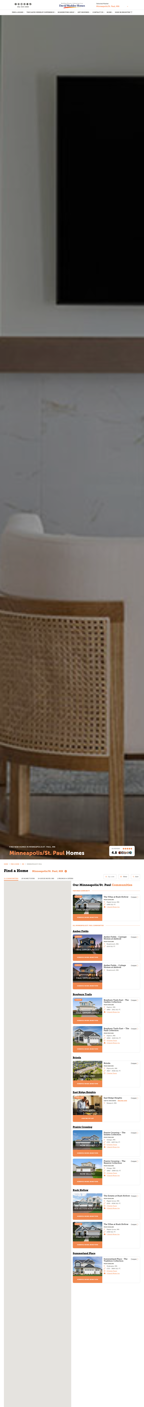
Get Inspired (83, 12)
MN (23, 864)
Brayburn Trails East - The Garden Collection (116, 1001)
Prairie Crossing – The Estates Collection (114, 1134)
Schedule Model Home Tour (87, 917)
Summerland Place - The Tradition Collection (115, 1260)
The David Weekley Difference (40, 12)
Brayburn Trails (82, 994)
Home (6, 864)
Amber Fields (80, 931)
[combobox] (49, 871)
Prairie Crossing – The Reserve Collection (114, 1162)
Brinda (77, 1057)
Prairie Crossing (82, 1127)
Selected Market (102, 3)
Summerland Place (84, 1253)
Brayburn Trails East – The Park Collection (116, 1029)
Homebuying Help (66, 12)
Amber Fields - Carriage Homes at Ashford (115, 938)
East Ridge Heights (84, 1092)
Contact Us (97, 12)
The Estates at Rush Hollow (117, 1196)
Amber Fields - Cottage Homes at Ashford (115, 966)
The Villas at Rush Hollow (116, 897)
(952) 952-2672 (122, 1100)
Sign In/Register (122, 12)
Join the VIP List (87, 1118)
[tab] (11, 879)
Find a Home (17, 12)
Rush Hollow (80, 1190)
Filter (125, 877)
